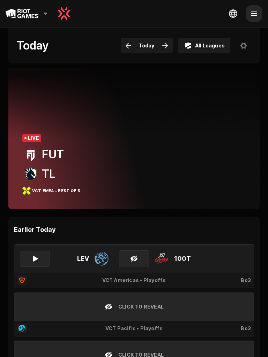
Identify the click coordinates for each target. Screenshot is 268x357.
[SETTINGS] (243, 45)
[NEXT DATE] (165, 45)
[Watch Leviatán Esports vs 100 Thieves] (35, 259)
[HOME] (64, 14)
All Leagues (210, 45)
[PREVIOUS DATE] (128, 45)
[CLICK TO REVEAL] (134, 258)
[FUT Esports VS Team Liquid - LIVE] (134, 138)
